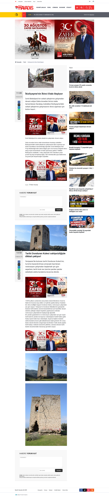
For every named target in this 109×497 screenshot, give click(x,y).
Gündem (55, 7)
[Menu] (77, 7)
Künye (45, 490)
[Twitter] (19, 105)
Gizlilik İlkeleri (57, 490)
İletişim (50, 490)
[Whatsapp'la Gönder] (19, 110)
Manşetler (20, 1)
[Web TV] (90, 1)
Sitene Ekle (39, 1)
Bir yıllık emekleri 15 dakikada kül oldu (44, 14)
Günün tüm (89, 14)
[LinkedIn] (19, 107)
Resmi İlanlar (41, 7)
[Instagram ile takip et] (88, 490)
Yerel (49, 7)
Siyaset (68, 7)
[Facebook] (19, 102)
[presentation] (20, 15)
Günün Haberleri (27, 1)
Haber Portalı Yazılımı (22, 494)
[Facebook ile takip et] (81, 490)
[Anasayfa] (16, 1)
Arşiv (34, 1)
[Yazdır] (19, 116)
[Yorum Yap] (19, 118)
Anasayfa (19, 62)
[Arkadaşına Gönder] (19, 113)
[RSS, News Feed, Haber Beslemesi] (92, 490)
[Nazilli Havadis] (24, 7)
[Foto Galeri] (93, 1)
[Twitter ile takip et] (85, 490)
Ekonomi (62, 7)
